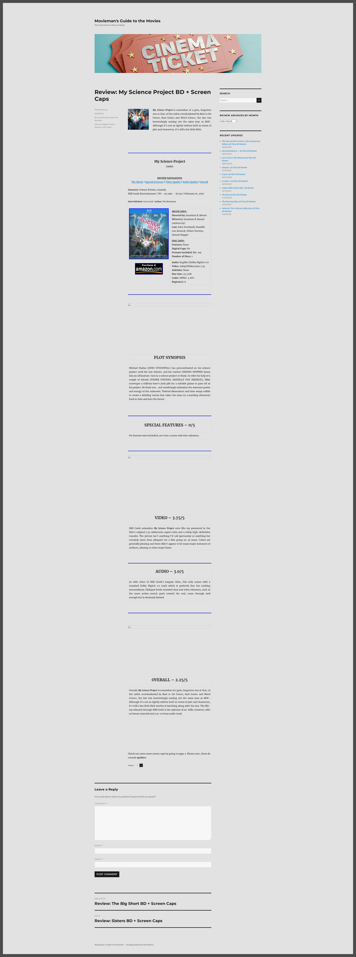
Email (99, 859)
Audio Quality (190, 182)
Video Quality (173, 182)
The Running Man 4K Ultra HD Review (239, 201)
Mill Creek (107, 127)
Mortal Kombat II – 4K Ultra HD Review (239, 151)
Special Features (154, 182)
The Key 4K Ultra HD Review (234, 195)
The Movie (137, 182)
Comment (101, 803)
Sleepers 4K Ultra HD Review (234, 167)
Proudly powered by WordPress (140, 945)
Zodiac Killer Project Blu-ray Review (238, 188)
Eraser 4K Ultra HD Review (233, 174)
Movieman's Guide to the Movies (127, 20)
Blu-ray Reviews (102, 117)
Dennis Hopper (101, 124)
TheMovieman (101, 110)
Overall (204, 182)
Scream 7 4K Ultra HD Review (235, 181)
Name (99, 845)
